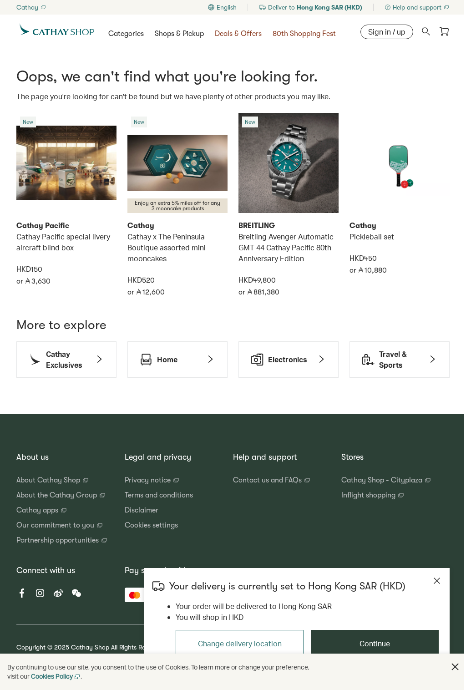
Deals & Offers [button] (238, 34)
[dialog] (297, 618)
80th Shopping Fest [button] (304, 34)
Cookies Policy (52, 676)
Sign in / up (386, 31)
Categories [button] (126, 34)
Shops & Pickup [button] (179, 34)
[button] (310, 7)
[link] (31, 7)
